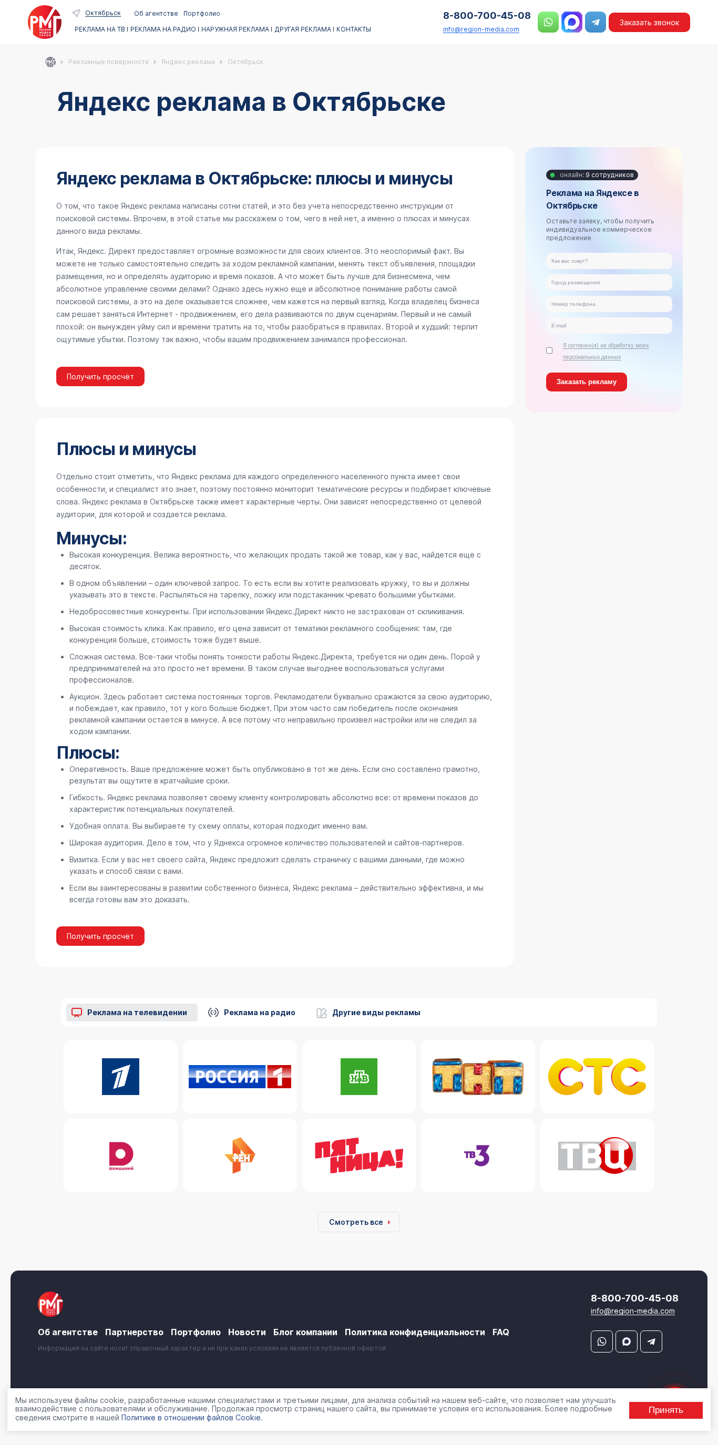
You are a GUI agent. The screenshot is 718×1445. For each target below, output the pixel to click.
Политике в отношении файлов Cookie (191, 1417)
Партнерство (134, 1332)
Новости (247, 1332)
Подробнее (118, 1082)
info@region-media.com (481, 29)
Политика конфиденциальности (415, 1332)
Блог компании (305, 1332)
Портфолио (201, 13)
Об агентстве (156, 13)
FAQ (501, 1332)
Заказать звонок (649, 22)
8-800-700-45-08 (487, 15)
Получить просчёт (100, 376)
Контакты (353, 29)
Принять (666, 1410)
